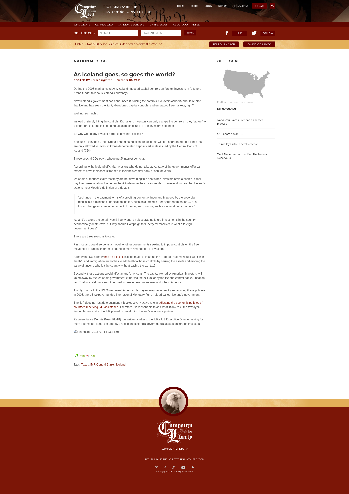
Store (194, 6)
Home (180, 6)
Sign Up (222, 6)
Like (239, 33)
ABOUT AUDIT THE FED (186, 24)
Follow (268, 33)
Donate (259, 6)
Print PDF (87, 355)
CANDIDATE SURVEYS (131, 24)
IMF (92, 364)
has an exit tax (113, 256)
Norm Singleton (101, 80)
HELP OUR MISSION (224, 44)
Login (208, 6)
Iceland (121, 364)
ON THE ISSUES (158, 24)
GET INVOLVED (104, 24)
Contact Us (241, 6)
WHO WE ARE (82, 24)
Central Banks (105, 364)
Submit (190, 32)
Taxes (85, 364)
